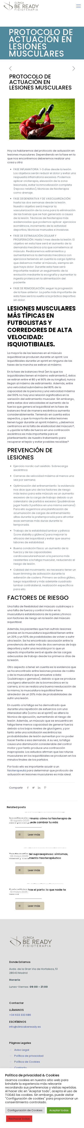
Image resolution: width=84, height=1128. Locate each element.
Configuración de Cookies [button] (25, 1110)
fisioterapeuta (16, 770)
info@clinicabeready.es (25, 1027)
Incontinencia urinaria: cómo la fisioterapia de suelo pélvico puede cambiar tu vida (40, 820)
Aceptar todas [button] (59, 1110)
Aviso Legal (21, 1050)
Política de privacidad (28, 1056)
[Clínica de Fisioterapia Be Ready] (21, 6)
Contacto (20, 1068)
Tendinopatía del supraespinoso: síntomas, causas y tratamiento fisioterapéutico (38, 856)
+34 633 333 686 (20, 1015)
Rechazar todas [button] (19, 1119)
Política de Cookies (27, 1062)
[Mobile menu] (78, 6)
